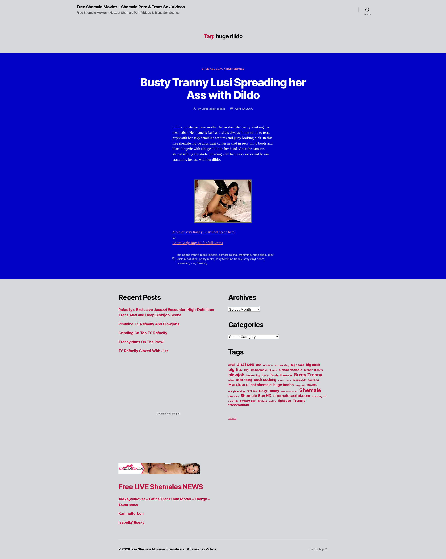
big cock (313, 365)
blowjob (236, 374)
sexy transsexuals (289, 391)
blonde (273, 370)
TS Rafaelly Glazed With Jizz (143, 351)
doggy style (299, 380)
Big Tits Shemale (255, 370)
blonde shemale (290, 370)
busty (265, 375)
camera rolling (228, 255)
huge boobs (283, 385)
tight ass (284, 400)
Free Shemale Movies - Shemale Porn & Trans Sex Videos (131, 7)
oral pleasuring (236, 391)
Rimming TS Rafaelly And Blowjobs (148, 324)
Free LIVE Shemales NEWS (160, 486)
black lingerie (208, 255)
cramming (245, 255)
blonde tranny (313, 370)
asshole (268, 365)
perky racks (206, 259)
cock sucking (265, 379)
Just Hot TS (232, 419)
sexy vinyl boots (253, 259)
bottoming (253, 375)
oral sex (252, 391)
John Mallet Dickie (213, 108)
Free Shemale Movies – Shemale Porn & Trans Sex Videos (173, 549)
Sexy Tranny (269, 391)
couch (281, 380)
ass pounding (282, 365)
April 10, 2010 (244, 108)
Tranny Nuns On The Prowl (141, 342)
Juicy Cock (300, 385)
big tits (235, 369)
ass (258, 365)
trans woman (238, 405)
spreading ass (186, 263)
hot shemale (261, 385)
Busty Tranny (308, 374)
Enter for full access (197, 243)
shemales (233, 396)
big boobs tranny (188, 255)
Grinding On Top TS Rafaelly (142, 333)
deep (288, 380)
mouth (312, 385)
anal (231, 365)
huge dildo (259, 255)
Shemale (310, 390)
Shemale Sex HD (256, 395)
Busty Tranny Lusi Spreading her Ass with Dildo (223, 88)
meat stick (190, 259)
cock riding (244, 380)
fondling (313, 380)
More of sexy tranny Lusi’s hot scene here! (204, 232)
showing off (319, 396)
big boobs (297, 365)
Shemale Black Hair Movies (223, 68)
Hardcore (238, 384)
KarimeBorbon (131, 513)
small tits (233, 401)
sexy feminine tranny (229, 259)
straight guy (248, 400)
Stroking (202, 263)
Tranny (299, 400)
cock (231, 380)
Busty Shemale (281, 375)
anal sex (245, 364)
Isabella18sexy (131, 522)
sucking (272, 401)
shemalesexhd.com (291, 395)
